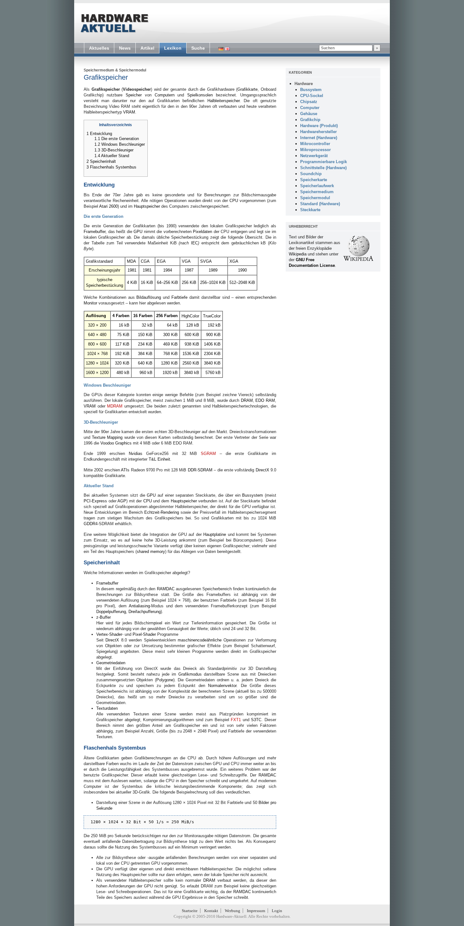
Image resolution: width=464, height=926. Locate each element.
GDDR (89, 523)
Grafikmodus (190, 674)
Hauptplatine (214, 534)
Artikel (147, 48)
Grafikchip (310, 119)
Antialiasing (139, 606)
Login (277, 910)
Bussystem (252, 495)
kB (126, 325)
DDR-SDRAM (200, 470)
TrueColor (212, 316)
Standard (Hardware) (320, 203)
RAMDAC (166, 588)
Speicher (134, 95)
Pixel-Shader (144, 634)
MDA (131, 261)
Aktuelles (99, 48)
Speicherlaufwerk (317, 185)
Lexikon (172, 48)
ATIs (125, 470)
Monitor (90, 303)
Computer (309, 107)
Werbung (232, 910)
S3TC (256, 719)
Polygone (164, 680)
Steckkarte (310, 209)
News (125, 48)
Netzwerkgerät (314, 155)
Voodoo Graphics (116, 443)
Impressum (256, 910)
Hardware (303, 83)
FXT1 (236, 719)
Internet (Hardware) (318, 137)
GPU (138, 231)
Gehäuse (308, 113)
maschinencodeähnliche (200, 640)
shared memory (151, 551)
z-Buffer (103, 617)
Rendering (170, 512)
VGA (186, 261)
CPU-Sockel (311, 95)
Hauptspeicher (147, 206)
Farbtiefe (179, 297)
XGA (233, 261)
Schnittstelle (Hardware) (323, 167)
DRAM (247, 400)
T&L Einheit (159, 459)
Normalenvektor (222, 685)
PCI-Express (95, 501)
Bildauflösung (148, 297)
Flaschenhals (100, 748)
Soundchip (311, 173)
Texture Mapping (107, 437)
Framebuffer (94, 231)
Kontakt (211, 910)
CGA (145, 261)
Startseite (190, 910)
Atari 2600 (108, 206)
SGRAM (208, 453)
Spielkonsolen (200, 95)
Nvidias (135, 453)
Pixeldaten (202, 231)
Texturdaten (107, 708)
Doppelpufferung (111, 611)
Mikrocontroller (315, 143)
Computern (165, 95)
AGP (121, 501)
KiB (133, 282)
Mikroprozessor (315, 149)
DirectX (262, 470)
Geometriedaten (110, 662)
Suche (198, 48)
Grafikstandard (99, 261)
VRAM (129, 112)
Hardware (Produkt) (319, 125)
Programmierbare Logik (323, 161)
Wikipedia (297, 254)
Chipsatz (308, 101)
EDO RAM (265, 400)
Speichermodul (132, 70)
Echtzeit (151, 512)
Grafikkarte (247, 89)
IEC (194, 243)
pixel (158, 623)
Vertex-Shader (109, 634)
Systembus (132, 748)
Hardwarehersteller (318, 131)
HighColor (190, 316)
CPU (233, 200)
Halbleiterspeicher (223, 100)
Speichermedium (99, 70)
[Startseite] (114, 23)
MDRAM (114, 406)
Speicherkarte (313, 179)
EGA (161, 261)
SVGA (206, 261)
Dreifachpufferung (144, 611)
